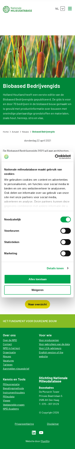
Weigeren (37, 289)
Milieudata (8, 396)
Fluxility (45, 441)
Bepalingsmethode (13, 388)
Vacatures (8, 360)
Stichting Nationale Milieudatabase (17, 9)
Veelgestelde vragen (14, 404)
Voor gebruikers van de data (54, 344)
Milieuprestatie (11, 384)
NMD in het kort (11, 348)
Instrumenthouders (14, 392)
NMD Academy (11, 408)
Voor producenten (49, 340)
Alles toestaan (38, 279)
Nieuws (7, 356)
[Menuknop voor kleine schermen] (70, 8)
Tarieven (8, 364)
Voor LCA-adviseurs (50, 348)
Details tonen (55, 268)
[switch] (65, 231)
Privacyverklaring (24, 423)
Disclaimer (53, 423)
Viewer (6, 400)
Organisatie (9, 352)
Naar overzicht (37, 304)
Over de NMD (10, 340)
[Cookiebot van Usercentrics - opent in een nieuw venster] (55, 156)
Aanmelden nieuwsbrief (16, 368)
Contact (7, 344)
